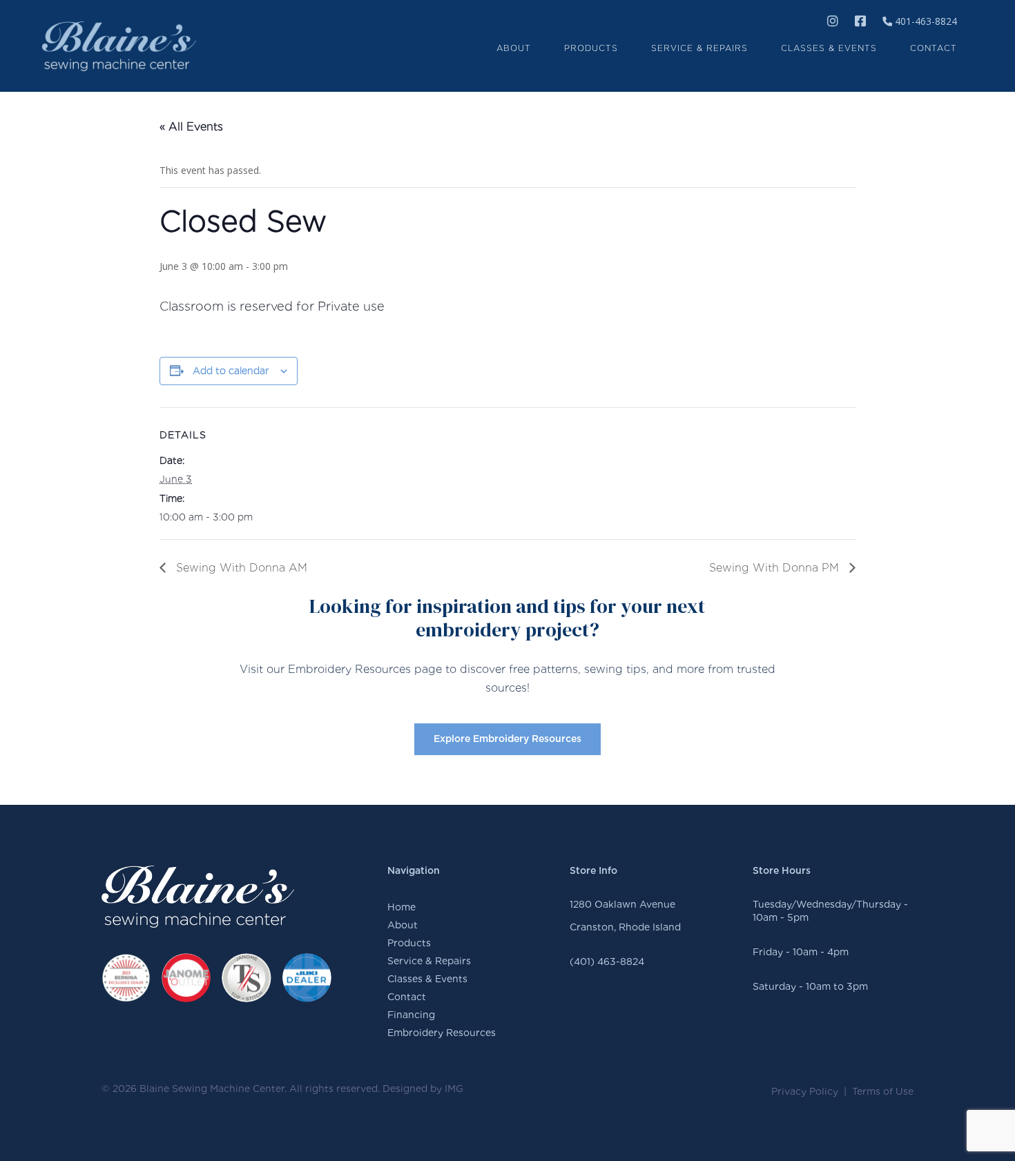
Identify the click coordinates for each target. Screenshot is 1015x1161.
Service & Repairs (429, 960)
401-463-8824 (924, 21)
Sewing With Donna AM (240, 567)
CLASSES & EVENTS (829, 48)
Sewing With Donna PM (775, 567)
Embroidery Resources (441, 1032)
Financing (411, 1014)
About (402, 924)
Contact (406, 996)
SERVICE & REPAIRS (699, 48)
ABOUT (513, 48)
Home (401, 907)
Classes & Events (427, 978)
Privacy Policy (804, 1091)
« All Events (191, 126)
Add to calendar (231, 370)
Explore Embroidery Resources (507, 739)
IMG (454, 1088)
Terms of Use (883, 1091)
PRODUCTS (591, 48)
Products (409, 942)
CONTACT (933, 48)
